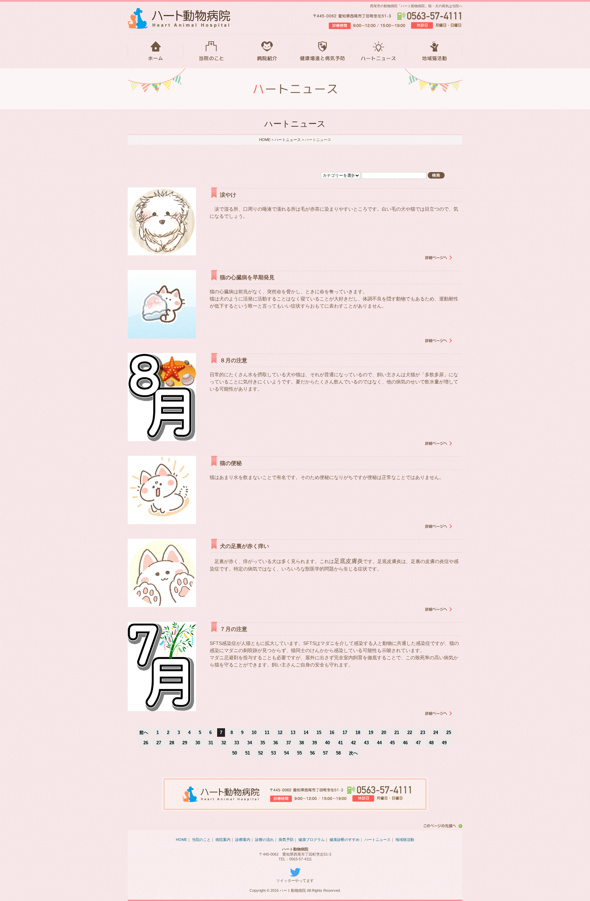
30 (197, 742)
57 (325, 753)
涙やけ (228, 195)
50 (234, 753)
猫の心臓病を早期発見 (247, 277)
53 (273, 753)
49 (444, 742)
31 (210, 742)
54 (286, 753)
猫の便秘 (231, 463)
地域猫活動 (434, 51)
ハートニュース (378, 51)
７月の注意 (233, 629)
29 (184, 742)
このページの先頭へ (441, 826)
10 (254, 732)
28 (171, 742)
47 (418, 742)
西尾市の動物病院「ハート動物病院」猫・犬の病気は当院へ (416, 6)
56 (312, 753)
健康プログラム (311, 839)
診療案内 (242, 839)
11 (267, 732)
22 (409, 732)
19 (370, 732)
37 (288, 742)
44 (379, 742)
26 (145, 742)
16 (331, 732)
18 (357, 732)
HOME (155, 51)
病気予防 (286, 839)
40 (327, 742)
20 (383, 732)
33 (236, 742)
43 (366, 742)
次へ (353, 753)
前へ (143, 732)
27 (158, 742)
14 (306, 732)
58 (338, 753)
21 (396, 732)
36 (275, 742)
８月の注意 (233, 360)
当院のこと (211, 51)
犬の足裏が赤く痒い (244, 546)
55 (299, 753)
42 (353, 742)
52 (260, 753)
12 (280, 732)
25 (448, 732)
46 (405, 742)
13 (293, 732)
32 (223, 742)
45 (392, 742)
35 (262, 742)
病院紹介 (267, 51)
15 (319, 732)
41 (340, 742)
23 (422, 732)
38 (301, 742)
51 (247, 753)
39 (314, 742)
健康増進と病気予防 (322, 51)
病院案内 (222, 839)
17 (344, 732)
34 (249, 742)
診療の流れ (264, 839)
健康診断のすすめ (344, 839)
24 (435, 732)
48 (431, 742)
